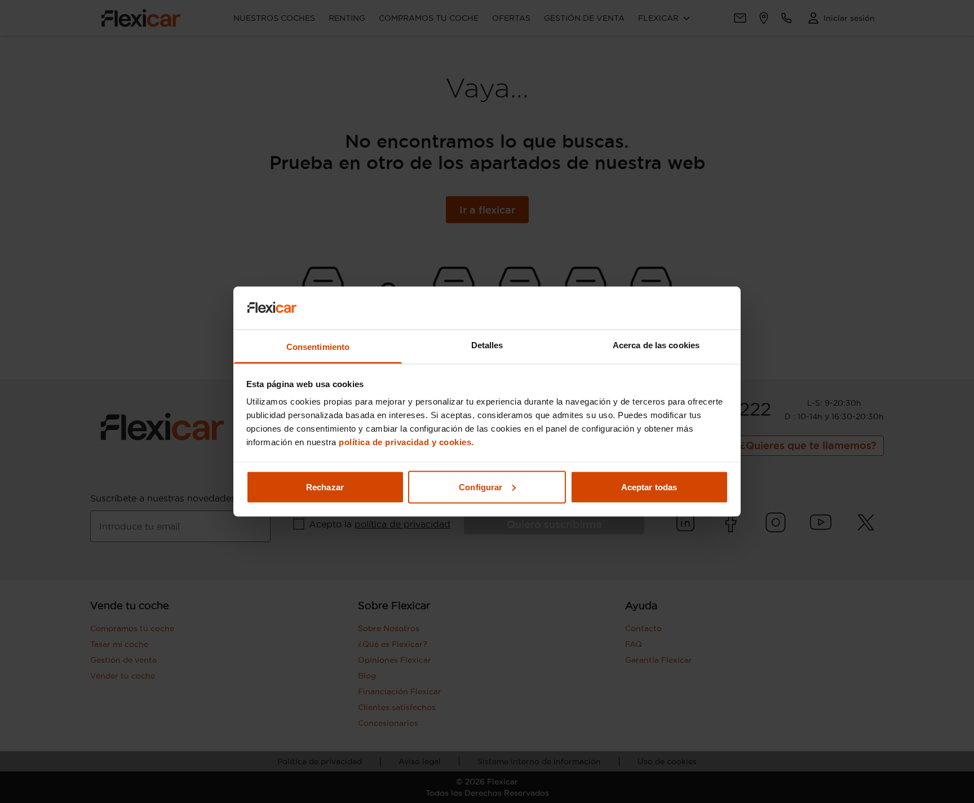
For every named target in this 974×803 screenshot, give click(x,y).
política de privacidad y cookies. (406, 442)
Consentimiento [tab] (317, 347)
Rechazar (325, 486)
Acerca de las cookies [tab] (656, 345)
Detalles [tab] (487, 345)
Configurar (480, 486)
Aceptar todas (649, 486)
